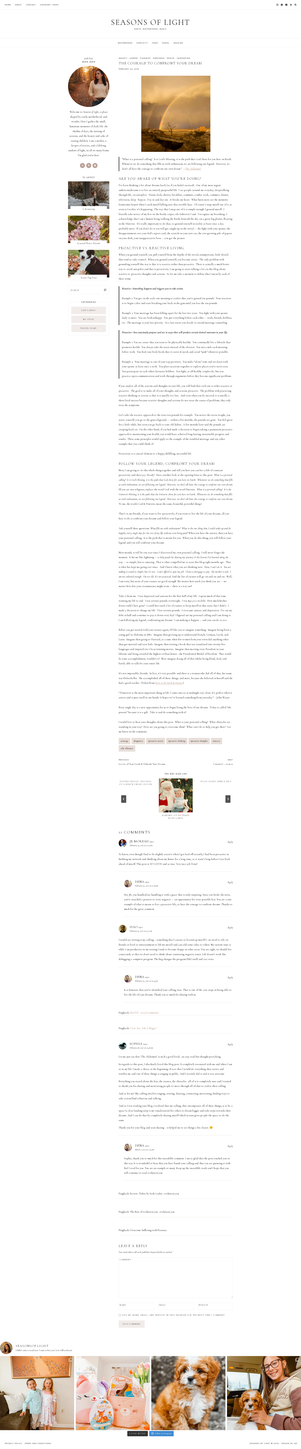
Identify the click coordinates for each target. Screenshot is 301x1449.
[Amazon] (291, 5)
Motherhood (125, 43)
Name (123, 1305)
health (170, 58)
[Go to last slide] (123, 799)
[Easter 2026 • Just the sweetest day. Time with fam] (37, 1393)
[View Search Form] (295, 5)
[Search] (105, 290)
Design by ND (289, 1443)
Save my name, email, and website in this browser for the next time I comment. (173, 1315)
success (216, 741)
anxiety (123, 58)
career (134, 58)
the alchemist (127, 748)
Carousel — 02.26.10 (223, 761)
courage (124, 741)
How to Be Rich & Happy (169, 683)
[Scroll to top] (295, 1440)
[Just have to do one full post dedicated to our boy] (188, 1393)
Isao (134, 927)
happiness (159, 58)
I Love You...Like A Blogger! (143, 1028)
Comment (126, 1260)
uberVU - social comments (144, 1012)
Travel (165, 43)
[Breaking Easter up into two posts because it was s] (113, 1393)
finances (145, 58)
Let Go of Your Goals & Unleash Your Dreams (142, 761)
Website (203, 1305)
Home (8, 4)
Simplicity (142, 43)
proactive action (155, 741)
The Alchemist (193, 168)
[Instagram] (277, 5)
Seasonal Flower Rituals (88, 243)
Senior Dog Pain (89, 277)
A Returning (88, 209)
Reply (230, 842)
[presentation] (176, 795)
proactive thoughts (199, 741)
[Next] (227, 799)
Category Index (49, 4)
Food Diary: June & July (216, 781)
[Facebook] (286, 5)
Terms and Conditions (38, 1443)
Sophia (136, 1044)
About (18, 4)
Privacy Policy (14, 1443)
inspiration (183, 58)
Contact (31, 4)
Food (155, 43)
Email (162, 1305)
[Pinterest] (282, 5)
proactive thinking (176, 741)
